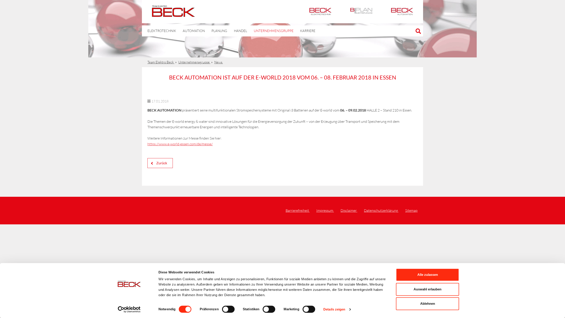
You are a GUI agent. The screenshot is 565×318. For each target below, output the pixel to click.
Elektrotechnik (320, 11)
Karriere (307, 31)
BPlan (361, 11)
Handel (240, 31)
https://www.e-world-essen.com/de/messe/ (180, 144)
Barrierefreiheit (298, 210)
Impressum (325, 210)
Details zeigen (334, 309)
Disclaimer (349, 210)
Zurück (161, 163)
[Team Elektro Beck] (173, 14)
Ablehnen (427, 303)
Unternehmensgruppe (274, 31)
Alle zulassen (427, 274)
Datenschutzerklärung (381, 210)
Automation (402, 11)
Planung (219, 31)
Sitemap (411, 210)
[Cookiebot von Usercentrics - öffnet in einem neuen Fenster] (129, 309)
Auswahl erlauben (427, 289)
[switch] (228, 309)
